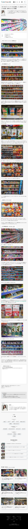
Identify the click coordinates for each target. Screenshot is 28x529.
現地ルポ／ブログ (22, 421)
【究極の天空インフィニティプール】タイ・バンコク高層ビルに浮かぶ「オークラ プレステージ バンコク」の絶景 (14, 394)
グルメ (8, 421)
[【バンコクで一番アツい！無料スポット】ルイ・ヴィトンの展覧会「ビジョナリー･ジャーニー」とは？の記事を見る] (20, 487)
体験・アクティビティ (16, 423)
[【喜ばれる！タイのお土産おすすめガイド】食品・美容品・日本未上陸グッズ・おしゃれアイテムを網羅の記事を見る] (7, 487)
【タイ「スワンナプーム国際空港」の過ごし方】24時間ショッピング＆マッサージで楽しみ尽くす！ (7, 507)
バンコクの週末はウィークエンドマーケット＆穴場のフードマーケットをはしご (11, 397)
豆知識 (10, 423)
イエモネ (17, 519)
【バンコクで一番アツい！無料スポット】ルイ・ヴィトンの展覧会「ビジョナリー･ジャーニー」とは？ (20, 493)
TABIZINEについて (9, 516)
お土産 (13, 421)
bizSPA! (14, 521)
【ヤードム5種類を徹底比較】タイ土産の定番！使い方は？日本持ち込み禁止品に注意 (13, 443)
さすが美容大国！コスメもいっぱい (8, 37)
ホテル (17, 421)
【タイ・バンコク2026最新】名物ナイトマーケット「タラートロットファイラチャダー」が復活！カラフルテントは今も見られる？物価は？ (7, 479)
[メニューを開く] (25, 2)
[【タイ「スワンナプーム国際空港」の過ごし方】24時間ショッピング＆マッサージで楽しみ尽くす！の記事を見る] (7, 501)
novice (20, 519)
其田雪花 (4, 14)
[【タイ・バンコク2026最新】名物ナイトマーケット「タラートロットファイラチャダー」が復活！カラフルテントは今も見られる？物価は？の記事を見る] (7, 473)
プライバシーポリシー (19, 516)
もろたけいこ (19, 491)
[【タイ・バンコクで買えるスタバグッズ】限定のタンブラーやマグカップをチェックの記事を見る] (20, 473)
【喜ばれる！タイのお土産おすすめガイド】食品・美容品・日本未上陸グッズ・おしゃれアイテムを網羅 (7, 493)
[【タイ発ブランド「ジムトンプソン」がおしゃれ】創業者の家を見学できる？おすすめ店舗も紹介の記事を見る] (20, 501)
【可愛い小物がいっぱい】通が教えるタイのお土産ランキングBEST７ (10, 396)
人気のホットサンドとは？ (7, 36)
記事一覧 (8, 519)
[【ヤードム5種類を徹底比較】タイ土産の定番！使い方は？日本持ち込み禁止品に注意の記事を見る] (3, 444)
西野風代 (19, 477)
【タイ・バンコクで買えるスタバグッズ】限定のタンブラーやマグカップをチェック (20, 478)
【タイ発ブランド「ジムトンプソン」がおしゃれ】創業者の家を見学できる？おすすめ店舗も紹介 (20, 507)
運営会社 (14, 516)
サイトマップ (12, 519)
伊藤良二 (6, 477)
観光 (4, 421)
